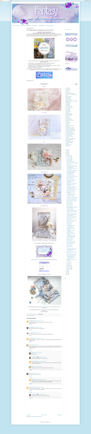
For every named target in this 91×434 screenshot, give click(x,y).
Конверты (67, 109)
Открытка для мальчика (70, 221)
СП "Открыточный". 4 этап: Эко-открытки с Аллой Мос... (71, 194)
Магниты (67, 112)
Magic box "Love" (69, 164)
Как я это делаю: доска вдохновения (72, 197)
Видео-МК (67, 97)
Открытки (67, 122)
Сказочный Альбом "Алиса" (71, 186)
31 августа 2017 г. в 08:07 (42, 379)
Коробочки (67, 111)
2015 (67, 272)
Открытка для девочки (70, 227)
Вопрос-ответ (68, 98)
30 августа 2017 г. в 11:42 (39, 338)
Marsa (30, 344)
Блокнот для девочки (70, 246)
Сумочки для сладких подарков (71, 210)
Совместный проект (32, 315)
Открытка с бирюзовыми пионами (72, 189)
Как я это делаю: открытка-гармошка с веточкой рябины (72, 207)
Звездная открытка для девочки (71, 183)
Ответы (31, 377)
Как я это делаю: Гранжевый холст (72, 199)
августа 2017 (69, 160)
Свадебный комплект (70, 173)
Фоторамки (67, 140)
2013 (67, 274)
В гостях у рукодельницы (69, 93)
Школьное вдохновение (70, 237)
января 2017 (69, 269)
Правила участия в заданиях (25, 25)
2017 (67, 154)
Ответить (30, 324)
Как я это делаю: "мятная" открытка (72, 176)
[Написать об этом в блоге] (39, 314)
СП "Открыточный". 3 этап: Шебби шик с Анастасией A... (72, 215)
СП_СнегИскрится (68, 136)
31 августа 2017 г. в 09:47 (42, 357)
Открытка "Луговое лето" (70, 178)
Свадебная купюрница (70, 232)
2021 (67, 149)
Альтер (67, 89)
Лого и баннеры (34, 25)
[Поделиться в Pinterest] (42, 314)
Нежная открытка (69, 245)
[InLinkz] (65, 278)
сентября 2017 (69, 159)
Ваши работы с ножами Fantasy (70, 94)
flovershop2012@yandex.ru (46, 306)
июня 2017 (68, 263)
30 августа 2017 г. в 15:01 (35, 344)
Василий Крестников (35, 361)
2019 (67, 152)
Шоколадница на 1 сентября (71, 165)
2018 (67, 153)
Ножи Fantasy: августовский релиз (72, 170)
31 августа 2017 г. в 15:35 (42, 394)
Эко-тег (68, 247)
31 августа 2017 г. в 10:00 (42, 361)
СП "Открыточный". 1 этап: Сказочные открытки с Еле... (71, 257)
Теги (66, 137)
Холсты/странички (68, 141)
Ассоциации (67, 90)
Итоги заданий (68, 106)
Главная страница (16, 25)
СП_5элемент (68, 135)
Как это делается (68, 107)
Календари (67, 108)
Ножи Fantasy (68, 119)
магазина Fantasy (39, 69)
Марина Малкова (31, 327)
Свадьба (67, 126)
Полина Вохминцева (32, 338)
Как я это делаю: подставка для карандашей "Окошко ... (71, 249)
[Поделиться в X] (40, 314)
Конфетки (67, 110)
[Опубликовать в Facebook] (41, 314)
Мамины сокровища (69, 113)
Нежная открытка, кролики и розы (72, 216)
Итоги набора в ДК (69, 250)
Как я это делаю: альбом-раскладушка (70, 181)
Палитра (67, 123)
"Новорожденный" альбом (70, 190)
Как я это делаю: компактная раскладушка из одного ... (71, 172)
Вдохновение (68, 96)
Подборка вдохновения (69, 125)
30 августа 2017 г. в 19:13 (35, 373)
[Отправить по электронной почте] (38, 314)
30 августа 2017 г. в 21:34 (38, 352)
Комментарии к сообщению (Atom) (37, 416)
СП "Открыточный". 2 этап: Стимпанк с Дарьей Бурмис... (71, 236)
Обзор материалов (68, 120)
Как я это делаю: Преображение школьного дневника (71, 188)
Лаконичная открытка (70, 204)
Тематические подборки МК (70, 138)
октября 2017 (69, 158)
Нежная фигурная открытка (71, 161)
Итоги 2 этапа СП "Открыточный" (72, 198)
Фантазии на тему (68, 139)
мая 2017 (68, 264)
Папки (67, 124)
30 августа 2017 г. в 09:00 (38, 327)
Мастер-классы (68, 114)
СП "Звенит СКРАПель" (69, 128)
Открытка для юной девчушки (71, 255)
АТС (66, 91)
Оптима (33, 352)
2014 (67, 273)
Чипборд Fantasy (68, 142)
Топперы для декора (70, 258)
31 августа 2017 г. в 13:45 (39, 387)
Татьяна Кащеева (34, 357)
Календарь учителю (70, 219)
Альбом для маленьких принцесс (71, 213)
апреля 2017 (69, 265)
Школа (67, 143)
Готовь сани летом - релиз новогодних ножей (70, 225)
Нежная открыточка (70, 203)
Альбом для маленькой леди (71, 241)
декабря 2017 (69, 155)
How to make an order (49, 25)
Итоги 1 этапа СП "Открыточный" (72, 220)
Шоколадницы (68, 144)
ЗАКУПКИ (67, 105)
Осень (67, 121)
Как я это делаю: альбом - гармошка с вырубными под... (72, 167)
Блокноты (67, 92)
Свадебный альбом (69, 202)
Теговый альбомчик (69, 240)
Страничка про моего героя (71, 242)
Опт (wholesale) (41, 25)
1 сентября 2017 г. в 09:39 (37, 366)
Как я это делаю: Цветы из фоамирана (70, 231)
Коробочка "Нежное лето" (70, 177)
